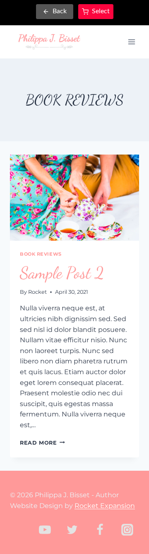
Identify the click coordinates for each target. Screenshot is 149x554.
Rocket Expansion (104, 506)
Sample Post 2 (62, 273)
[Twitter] (72, 530)
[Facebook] (100, 530)
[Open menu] (131, 41)
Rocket (37, 292)
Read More (42, 443)
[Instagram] (127, 530)
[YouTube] (45, 530)
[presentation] (74, 198)
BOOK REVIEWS (41, 254)
